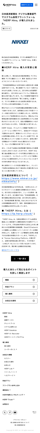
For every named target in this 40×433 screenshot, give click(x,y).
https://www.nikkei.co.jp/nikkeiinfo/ (20, 180)
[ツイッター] (5, 412)
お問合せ (6, 404)
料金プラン (6, 381)
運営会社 (6, 390)
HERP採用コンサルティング (13, 395)
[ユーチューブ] (15, 412)
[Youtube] (10, 412)
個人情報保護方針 (20, 425)
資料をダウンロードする (10, 250)
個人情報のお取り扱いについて (20, 422)
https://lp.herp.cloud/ (17, 213)
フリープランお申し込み (11, 385)
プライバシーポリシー (20, 420)
